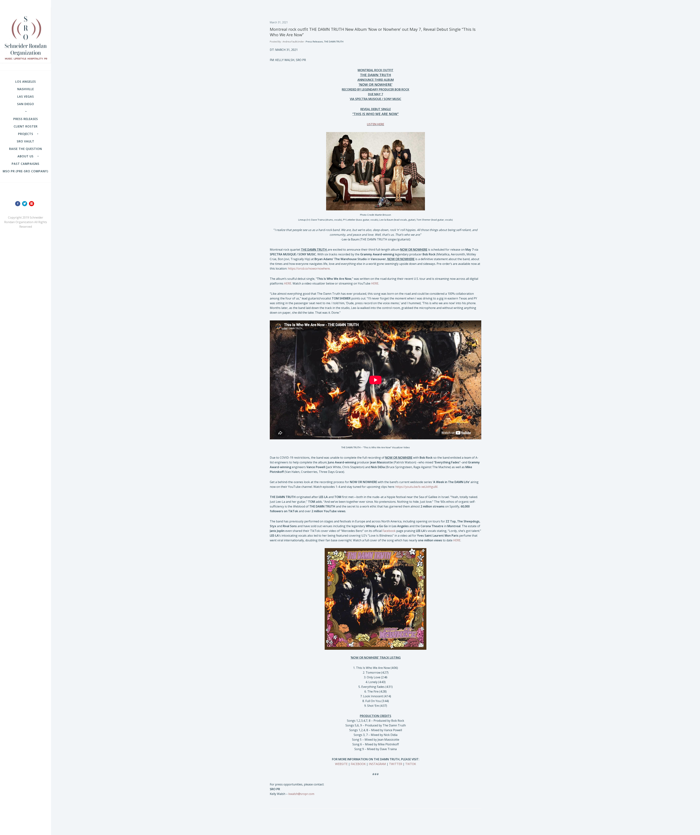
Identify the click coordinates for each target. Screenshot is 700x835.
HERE (287, 283)
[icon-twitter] (25, 203)
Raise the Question (25, 149)
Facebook (389, 531)
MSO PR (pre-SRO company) (25, 171)
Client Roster (26, 126)
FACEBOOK (358, 764)
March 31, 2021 (279, 22)
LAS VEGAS (25, 97)
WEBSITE (341, 764)
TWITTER (395, 764)
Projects (25, 134)
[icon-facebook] (18, 203)
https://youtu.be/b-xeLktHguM (416, 487)
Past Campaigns (25, 164)
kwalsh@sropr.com (301, 794)
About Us (26, 156)
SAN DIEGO (25, 104)
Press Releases (25, 119)
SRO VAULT (25, 141)
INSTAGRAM (377, 764)
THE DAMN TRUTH (333, 41)
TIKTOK (410, 764)
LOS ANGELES (25, 82)
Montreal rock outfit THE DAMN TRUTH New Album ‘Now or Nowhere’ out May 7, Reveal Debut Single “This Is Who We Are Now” (373, 31)
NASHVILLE (25, 89)
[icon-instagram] (32, 203)
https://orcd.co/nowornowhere (309, 268)
